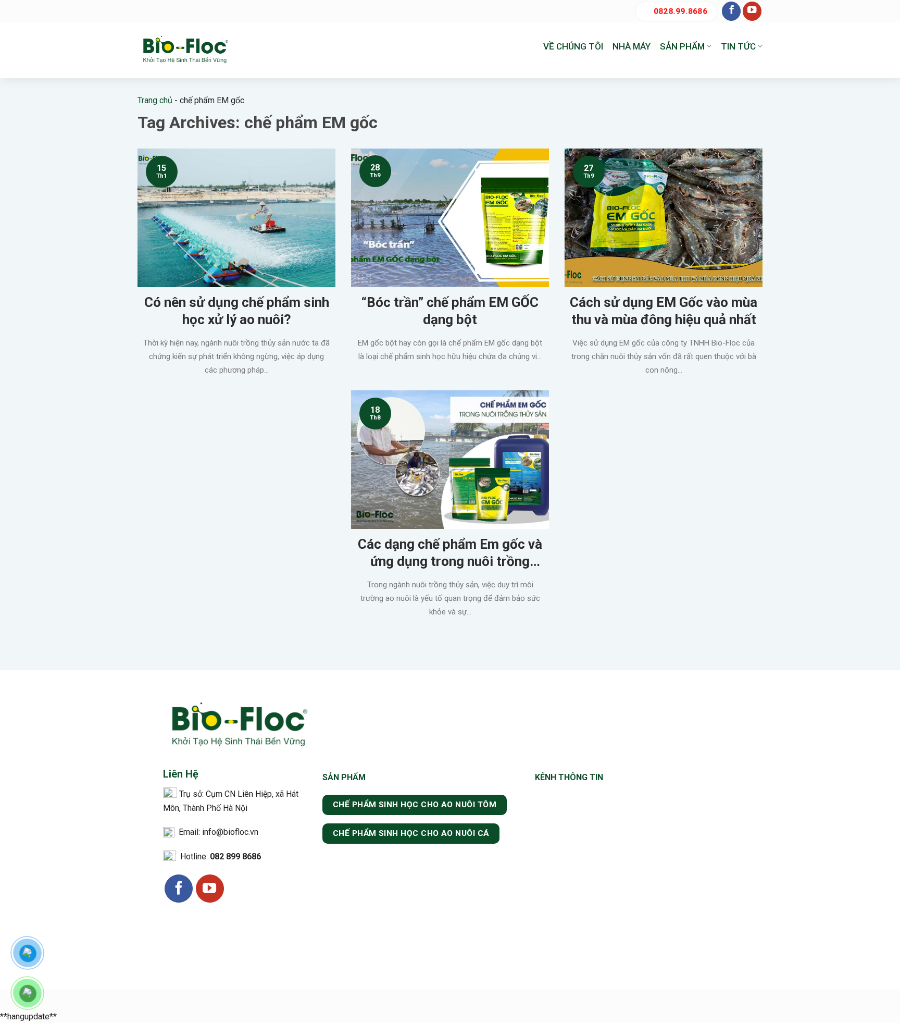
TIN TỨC (738, 46)
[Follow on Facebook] (731, 11)
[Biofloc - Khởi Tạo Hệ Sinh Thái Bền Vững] (184, 50)
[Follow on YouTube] (752, 11)
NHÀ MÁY (631, 46)
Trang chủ (155, 100)
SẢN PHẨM (682, 46)
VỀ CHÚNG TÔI (573, 46)
